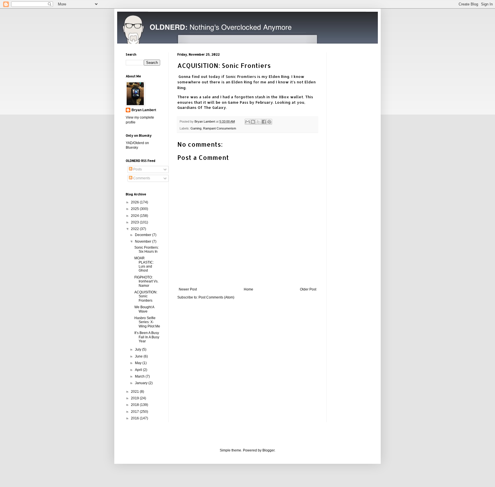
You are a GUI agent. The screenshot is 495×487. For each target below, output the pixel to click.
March (140, 376)
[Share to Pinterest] (269, 122)
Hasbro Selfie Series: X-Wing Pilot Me (147, 322)
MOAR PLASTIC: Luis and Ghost (144, 264)
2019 (135, 398)
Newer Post (188, 289)
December (143, 235)
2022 (135, 229)
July (138, 349)
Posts (137, 169)
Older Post (308, 289)
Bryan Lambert (143, 110)
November (143, 241)
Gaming (195, 128)
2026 (135, 202)
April (139, 370)
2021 (135, 392)
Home (248, 289)
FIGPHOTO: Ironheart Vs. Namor (146, 281)
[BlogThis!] (253, 122)
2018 (135, 405)
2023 (135, 222)
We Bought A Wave (144, 309)
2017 (135, 412)
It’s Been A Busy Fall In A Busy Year (146, 337)
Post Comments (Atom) (216, 297)
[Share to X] (258, 122)
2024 (135, 216)
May (138, 363)
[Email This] (247, 122)
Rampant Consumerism (219, 128)
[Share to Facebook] (264, 122)
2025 (135, 209)
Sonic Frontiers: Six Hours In (146, 250)
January (141, 383)
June (139, 356)
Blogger (268, 450)
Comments (141, 178)
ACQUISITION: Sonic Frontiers (145, 296)
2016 (135, 418)
